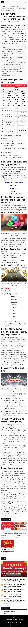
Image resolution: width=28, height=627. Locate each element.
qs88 (20, 625)
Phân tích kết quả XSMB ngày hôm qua (13, 49)
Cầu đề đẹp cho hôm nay (9, 75)
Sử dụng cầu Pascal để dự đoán (13, 64)
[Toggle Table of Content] (23, 47)
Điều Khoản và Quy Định (12, 622)
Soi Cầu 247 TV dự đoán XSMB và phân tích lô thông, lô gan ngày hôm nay (13, 67)
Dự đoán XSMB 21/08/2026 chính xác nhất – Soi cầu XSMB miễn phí (14, 595)
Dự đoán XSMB (14, 6)
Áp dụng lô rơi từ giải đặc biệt (12, 60)
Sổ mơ (6, 613)
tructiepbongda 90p (9, 625)
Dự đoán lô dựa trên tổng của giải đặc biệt (15, 62)
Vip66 (16, 625)
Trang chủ (4, 6)
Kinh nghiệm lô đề (9, 612)
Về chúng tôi (9, 619)
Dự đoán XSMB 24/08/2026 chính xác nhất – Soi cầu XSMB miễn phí (14, 580)
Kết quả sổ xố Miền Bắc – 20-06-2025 (13, 51)
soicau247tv (8, 21)
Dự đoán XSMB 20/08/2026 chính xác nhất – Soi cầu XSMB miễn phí (14, 601)
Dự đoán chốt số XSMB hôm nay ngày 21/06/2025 (13, 54)
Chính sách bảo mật (17, 619)
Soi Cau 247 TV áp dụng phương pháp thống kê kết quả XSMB (13, 58)
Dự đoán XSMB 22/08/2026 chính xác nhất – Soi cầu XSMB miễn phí (14, 590)
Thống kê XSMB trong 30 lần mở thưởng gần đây (13, 72)
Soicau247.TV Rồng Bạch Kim (10, 69)
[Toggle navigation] (2, 2)
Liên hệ (20, 622)
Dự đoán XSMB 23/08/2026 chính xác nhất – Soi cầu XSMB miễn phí (14, 585)
